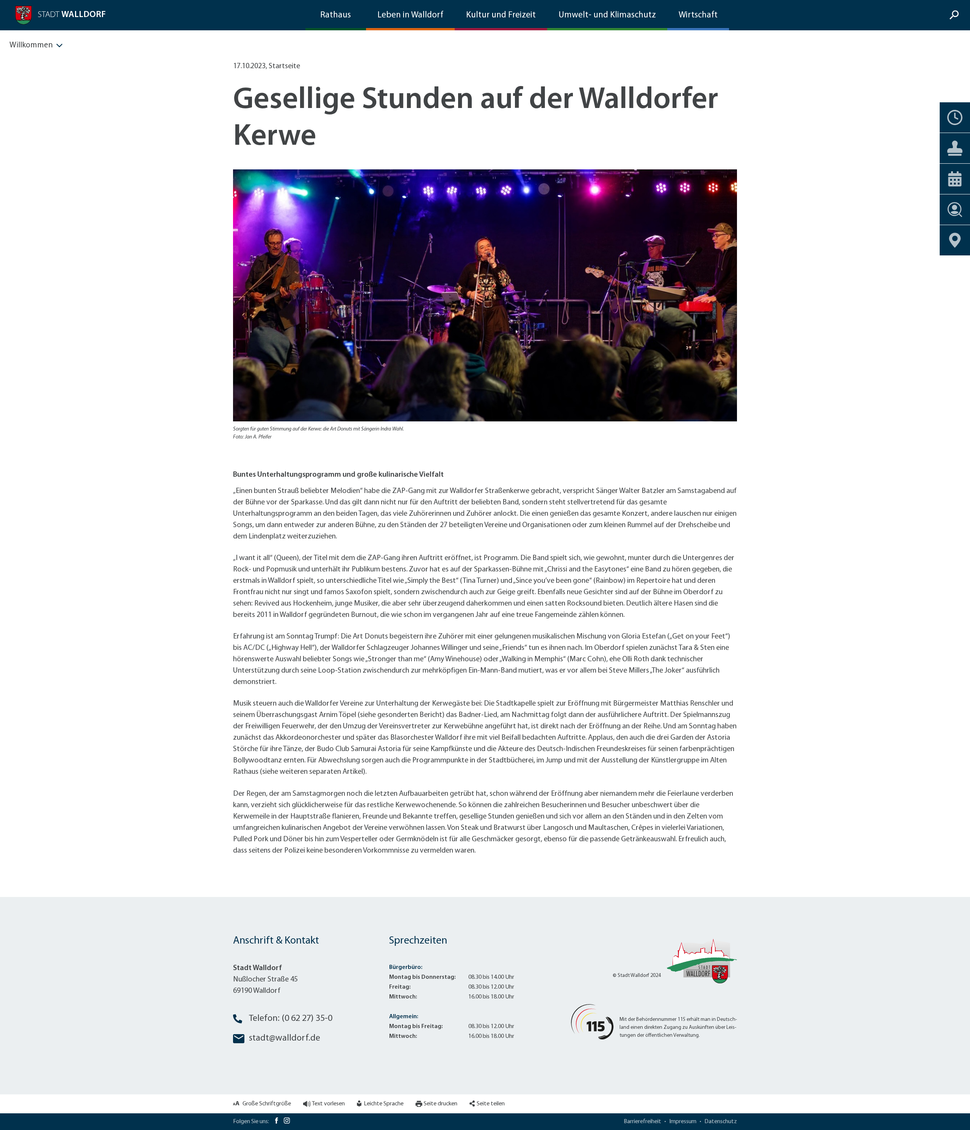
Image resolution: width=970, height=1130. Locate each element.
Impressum (682, 1122)
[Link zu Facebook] (276, 1122)
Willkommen (31, 45)
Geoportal (955, 240)
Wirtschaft (698, 15)
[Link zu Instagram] (287, 1122)
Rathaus (335, 15)
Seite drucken (440, 1104)
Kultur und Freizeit (501, 15)
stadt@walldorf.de (284, 1038)
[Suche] (955, 15)
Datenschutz (720, 1122)
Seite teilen (491, 1104)
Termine (955, 117)
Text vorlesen (328, 1104)
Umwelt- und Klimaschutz (607, 15)
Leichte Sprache (384, 1104)
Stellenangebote (955, 209)
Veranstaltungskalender (955, 179)
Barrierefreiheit (642, 1122)
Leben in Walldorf (410, 15)
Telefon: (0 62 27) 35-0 (290, 1018)
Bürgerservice (955, 148)
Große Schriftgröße (266, 1104)
